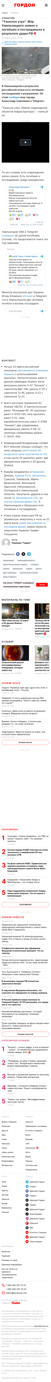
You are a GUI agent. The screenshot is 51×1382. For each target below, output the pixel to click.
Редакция (6, 1256)
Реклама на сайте (9, 1260)
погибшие (34, 564)
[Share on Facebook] (18, 554)
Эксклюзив (30, 1148)
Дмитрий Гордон (37, 1182)
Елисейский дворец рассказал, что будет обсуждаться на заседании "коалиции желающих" (22, 1014)
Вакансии (6, 1251)
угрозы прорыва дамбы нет (20, 501)
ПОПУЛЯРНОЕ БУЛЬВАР (15, 1040)
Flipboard (34, 1223)
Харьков (5, 1199)
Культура (6, 1143)
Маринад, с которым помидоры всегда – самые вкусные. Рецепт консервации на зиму (27, 1088)
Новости (5, 1117)
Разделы (29, 1117)
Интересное (7, 1165)
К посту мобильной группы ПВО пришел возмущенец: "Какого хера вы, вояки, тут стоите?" (24, 700)
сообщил (14, 97)
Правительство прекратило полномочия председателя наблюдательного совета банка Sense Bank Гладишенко (24, 927)
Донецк (5, 1195)
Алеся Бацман (36, 1214)
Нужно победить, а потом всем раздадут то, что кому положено (21, 722)
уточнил (28, 296)
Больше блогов (25, 742)
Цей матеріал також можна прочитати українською (23, 43)
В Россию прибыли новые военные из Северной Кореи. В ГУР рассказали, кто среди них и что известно (25, 1002)
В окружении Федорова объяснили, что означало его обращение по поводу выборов (25, 991)
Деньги (5, 1130)
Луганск (5, 1212)
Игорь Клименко (9, 577)
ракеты (39, 569)
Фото (28, 1152)
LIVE (27, 1143)
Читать (42, 585)
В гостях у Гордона (34, 1130)
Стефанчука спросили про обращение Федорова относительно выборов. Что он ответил (22, 950)
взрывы (29, 569)
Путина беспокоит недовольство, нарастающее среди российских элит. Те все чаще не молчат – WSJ (25, 962)
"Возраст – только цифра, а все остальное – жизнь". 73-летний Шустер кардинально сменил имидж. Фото (28, 1049)
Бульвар (8, 641)
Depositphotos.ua (41, 1326)
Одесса (5, 1190)
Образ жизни (7, 1152)
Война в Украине (9, 1122)
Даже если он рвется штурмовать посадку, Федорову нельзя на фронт (23, 712)
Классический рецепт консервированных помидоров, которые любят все (13, 666)
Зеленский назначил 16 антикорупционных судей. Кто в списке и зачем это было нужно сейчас (24, 939)
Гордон (5, 13)
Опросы (29, 1161)
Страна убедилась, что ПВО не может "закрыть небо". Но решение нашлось (28, 838)
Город (4, 1176)
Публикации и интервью (36, 1126)
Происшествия (8, 1157)
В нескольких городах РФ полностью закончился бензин (20, 982)
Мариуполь (7, 1208)
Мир (4, 1135)
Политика (6, 1126)
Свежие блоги (11, 683)
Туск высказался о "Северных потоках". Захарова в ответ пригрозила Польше (21, 973)
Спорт (4, 1139)
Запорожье (39, 475)
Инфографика (8, 1161)
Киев (4, 1182)
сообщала (8, 235)
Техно (4, 1148)
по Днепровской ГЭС (25, 497)
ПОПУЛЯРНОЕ (10, 829)
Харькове (38, 471)
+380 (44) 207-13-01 (16, 1285)
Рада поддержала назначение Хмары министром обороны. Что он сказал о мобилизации (26, 893)
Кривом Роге (23, 475)
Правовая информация (12, 1264)
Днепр (4, 1203)
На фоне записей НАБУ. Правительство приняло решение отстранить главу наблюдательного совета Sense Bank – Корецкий (27, 867)
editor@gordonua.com (16, 1293)
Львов (4, 1186)
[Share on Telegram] (29, 554)
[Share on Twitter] (23, 554)
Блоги (28, 1135)
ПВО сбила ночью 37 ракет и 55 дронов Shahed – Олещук (15, 623)
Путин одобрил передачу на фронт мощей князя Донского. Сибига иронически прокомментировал (25, 1025)
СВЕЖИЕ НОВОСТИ (13, 917)
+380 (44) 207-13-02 (16, 1289)
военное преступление (29, 573)
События (14, 13)
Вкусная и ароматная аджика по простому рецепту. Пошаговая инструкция (28, 1075)
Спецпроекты (31, 1170)
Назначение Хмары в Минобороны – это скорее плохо (23, 880)
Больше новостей (25, 1034)
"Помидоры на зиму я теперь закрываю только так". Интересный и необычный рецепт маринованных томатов (26, 1063)
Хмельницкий (8, 560)
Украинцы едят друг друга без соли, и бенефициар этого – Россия (24, 688)
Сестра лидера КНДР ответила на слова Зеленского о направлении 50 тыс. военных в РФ (27, 852)
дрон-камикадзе (9, 573)
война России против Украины (15, 564)
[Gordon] (24, 5)
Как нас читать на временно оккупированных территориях (9, 1273)
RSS (31, 1228)
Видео (28, 1157)
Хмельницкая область (26, 560)
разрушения (18, 569)
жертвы (6, 569)
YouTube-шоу (31, 1165)
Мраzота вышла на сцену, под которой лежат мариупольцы (23, 733)
